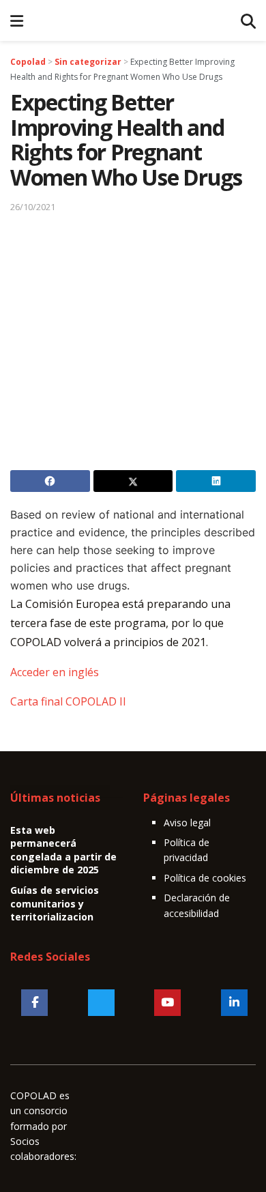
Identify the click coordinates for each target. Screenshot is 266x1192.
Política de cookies (205, 877)
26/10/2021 (32, 207)
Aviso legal (187, 822)
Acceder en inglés (54, 672)
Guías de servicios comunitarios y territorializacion (54, 903)
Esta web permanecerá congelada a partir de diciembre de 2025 (63, 850)
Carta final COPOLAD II (68, 701)
